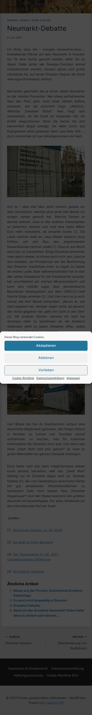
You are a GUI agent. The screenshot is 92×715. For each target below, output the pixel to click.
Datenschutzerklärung (50, 378)
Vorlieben (46, 370)
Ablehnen (46, 358)
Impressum (73, 378)
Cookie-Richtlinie (23, 378)
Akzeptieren (46, 345)
